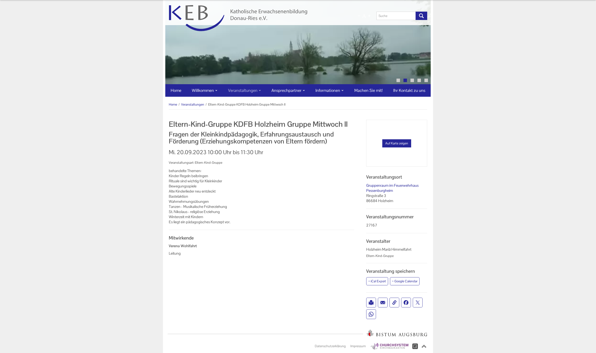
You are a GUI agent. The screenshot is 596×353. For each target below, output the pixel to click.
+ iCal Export (377, 281)
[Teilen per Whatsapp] (371, 314)
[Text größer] (369, 16)
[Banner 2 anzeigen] (405, 80)
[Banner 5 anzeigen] (426, 80)
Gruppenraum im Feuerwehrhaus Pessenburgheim (392, 188)
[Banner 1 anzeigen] (398, 80)
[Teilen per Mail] (383, 302)
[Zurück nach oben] (424, 346)
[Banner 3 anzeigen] (412, 80)
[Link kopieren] (394, 302)
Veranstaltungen (192, 104)
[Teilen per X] (418, 302)
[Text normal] (364, 16)
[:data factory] (415, 346)
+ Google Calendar (404, 281)
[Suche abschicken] (421, 16)
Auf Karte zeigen (396, 143)
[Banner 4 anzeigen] (419, 80)
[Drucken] (371, 302)
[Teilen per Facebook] (406, 302)
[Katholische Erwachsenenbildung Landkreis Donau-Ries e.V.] (255, 18)
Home (173, 104)
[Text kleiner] (359, 16)
